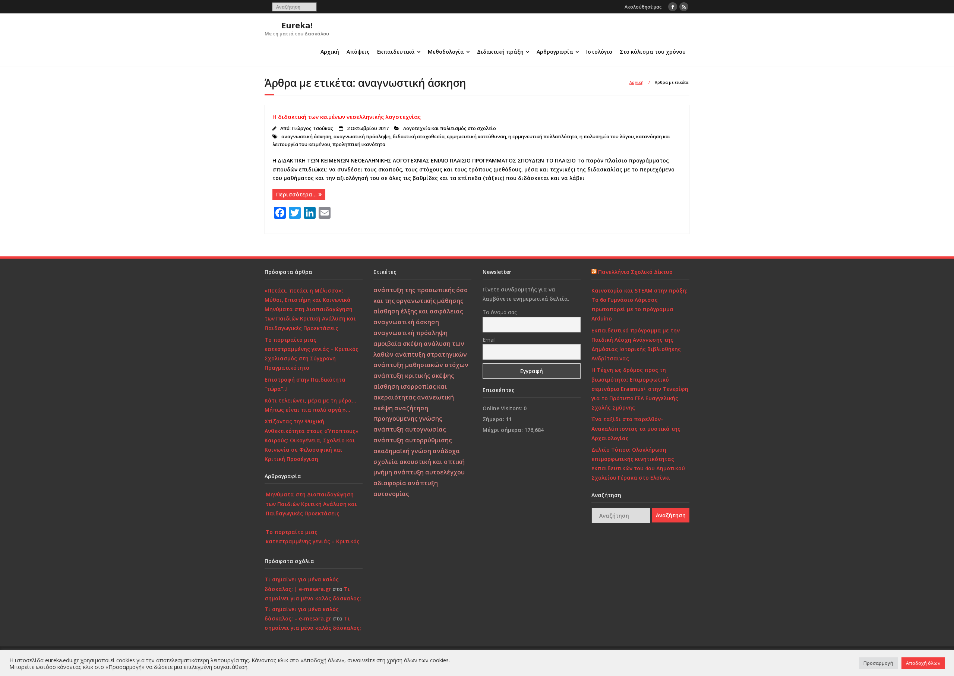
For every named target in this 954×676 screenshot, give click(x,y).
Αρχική (329, 51)
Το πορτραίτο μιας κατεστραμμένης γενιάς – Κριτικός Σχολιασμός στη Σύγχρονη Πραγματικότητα (311, 354)
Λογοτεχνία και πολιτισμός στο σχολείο (449, 128)
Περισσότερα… (296, 194)
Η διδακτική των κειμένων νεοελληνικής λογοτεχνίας (346, 116)
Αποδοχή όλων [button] (923, 663)
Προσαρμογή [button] (878, 663)
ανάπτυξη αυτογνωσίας (409, 429)
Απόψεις (358, 51)
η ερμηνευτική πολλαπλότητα (542, 136)
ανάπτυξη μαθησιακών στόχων (420, 365)
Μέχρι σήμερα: (503, 429)
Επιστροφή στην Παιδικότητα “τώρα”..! (305, 384)
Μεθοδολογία (446, 51)
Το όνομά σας (500, 312)
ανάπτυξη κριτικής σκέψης (413, 376)
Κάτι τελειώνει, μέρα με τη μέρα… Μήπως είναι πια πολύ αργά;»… (310, 405)
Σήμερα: (494, 419)
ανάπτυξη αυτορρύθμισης (412, 440)
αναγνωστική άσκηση (306, 136)
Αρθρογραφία (555, 51)
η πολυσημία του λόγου (606, 136)
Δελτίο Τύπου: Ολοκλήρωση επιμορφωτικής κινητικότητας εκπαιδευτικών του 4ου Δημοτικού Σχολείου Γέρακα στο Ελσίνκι (638, 463)
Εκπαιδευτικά (396, 51)
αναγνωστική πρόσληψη (362, 136)
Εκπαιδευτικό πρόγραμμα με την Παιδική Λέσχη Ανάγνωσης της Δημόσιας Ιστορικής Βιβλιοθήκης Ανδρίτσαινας (636, 344)
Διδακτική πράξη (500, 51)
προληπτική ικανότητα (358, 144)
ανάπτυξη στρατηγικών (431, 354)
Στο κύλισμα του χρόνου (653, 51)
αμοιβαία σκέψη (397, 343)
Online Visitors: (503, 408)
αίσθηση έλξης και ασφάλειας (418, 311)
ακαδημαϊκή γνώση (402, 451)
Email (489, 339)
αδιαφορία (389, 483)
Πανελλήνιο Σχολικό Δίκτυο (635, 271)
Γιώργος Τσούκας (312, 128)
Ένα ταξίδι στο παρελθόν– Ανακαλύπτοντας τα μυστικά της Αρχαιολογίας (635, 428)
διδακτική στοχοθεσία (419, 136)
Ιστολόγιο (599, 51)
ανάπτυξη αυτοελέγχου (429, 472)
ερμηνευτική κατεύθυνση (476, 136)
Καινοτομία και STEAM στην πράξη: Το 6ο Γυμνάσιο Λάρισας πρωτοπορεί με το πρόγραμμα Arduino (639, 304)
